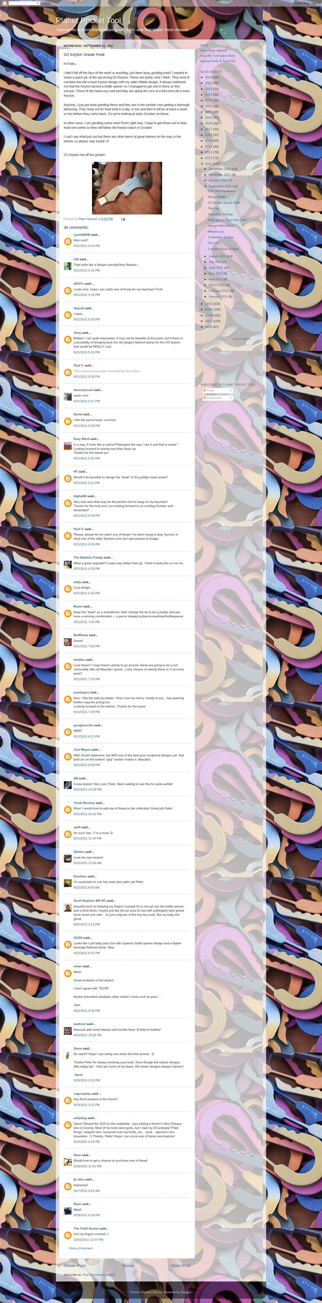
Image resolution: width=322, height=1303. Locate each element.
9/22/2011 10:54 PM (88, 1035)
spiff (77, 827)
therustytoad (83, 390)
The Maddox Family (88, 557)
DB (76, 778)
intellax (79, 659)
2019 (209, 117)
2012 (209, 158)
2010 (209, 303)
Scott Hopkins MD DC (90, 900)
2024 (209, 89)
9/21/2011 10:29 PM (88, 789)
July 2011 (216, 262)
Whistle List (216, 231)
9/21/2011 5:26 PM (87, 352)
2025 (209, 83)
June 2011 (216, 267)
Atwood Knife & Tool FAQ (217, 61)
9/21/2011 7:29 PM (87, 712)
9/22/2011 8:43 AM (87, 887)
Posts (210, 390)
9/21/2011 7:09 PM (87, 646)
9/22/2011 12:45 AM (87, 863)
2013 (209, 152)
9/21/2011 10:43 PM (88, 814)
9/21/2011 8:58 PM (87, 765)
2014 (209, 146)
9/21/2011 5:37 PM (87, 401)
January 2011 (218, 296)
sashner (80, 1024)
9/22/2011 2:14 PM (87, 924)
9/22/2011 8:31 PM (87, 953)
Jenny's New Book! (221, 225)
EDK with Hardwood (221, 191)
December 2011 (220, 169)
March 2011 (217, 285)
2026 (209, 77)
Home (128, 1265)
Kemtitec (80, 876)
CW (76, 259)
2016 (209, 135)
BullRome (81, 635)
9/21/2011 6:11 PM (87, 483)
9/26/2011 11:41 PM (87, 1166)
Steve (78, 1048)
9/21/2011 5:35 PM (87, 376)
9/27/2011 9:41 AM (87, 1190)
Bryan (78, 606)
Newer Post (74, 1265)
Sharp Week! (217, 197)
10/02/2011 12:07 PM (88, 1239)
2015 (209, 140)
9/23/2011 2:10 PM (87, 1080)
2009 (209, 309)
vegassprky (82, 1093)
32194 (78, 937)
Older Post (181, 1265)
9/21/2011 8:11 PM (87, 736)
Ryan (77, 1204)
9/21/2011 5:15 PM (87, 270)
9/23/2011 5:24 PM (87, 1141)
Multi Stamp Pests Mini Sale (227, 220)
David (78, 414)
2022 (209, 100)
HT (76, 471)
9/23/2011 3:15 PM (87, 1105)
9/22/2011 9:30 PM (87, 1010)
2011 (209, 164)
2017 (209, 129)
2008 (209, 315)
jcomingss (81, 692)
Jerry (77, 332)
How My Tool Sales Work (217, 55)
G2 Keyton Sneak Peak (224, 202)
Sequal (79, 308)
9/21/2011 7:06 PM (87, 622)
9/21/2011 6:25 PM (87, 544)
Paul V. (79, 365)
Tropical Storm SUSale (223, 249)
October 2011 (218, 180)
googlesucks (83, 725)
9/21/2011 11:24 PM (87, 838)
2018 (209, 123)
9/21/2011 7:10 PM (87, 679)
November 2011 (220, 174)
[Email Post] (123, 219)
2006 (209, 326)
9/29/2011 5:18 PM (87, 1215)
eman (78, 966)
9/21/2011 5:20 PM (87, 319)
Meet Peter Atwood (213, 50)
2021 (209, 106)
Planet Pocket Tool (88, 20)
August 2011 (218, 256)
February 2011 (219, 291)
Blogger (185, 1292)
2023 (209, 94)
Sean (77, 1155)
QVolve (79, 851)
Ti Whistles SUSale (221, 237)
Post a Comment (80, 1248)
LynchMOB (82, 234)
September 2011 (221, 186)
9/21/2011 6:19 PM (87, 515)
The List (213, 208)
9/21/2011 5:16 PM (87, 294)
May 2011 (216, 273)
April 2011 (216, 279)
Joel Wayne (82, 749)
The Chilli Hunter (86, 1228)
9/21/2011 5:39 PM (87, 425)
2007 (209, 321)
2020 (209, 112)
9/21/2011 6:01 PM (87, 458)
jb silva (79, 1179)
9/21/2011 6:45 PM (87, 593)
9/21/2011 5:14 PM (87, 246)
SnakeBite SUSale (220, 214)
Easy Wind (81, 439)
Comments (214, 398)
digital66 (80, 496)
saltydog (80, 1118)
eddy (77, 582)
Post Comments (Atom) (99, 1274)
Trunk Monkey (84, 803)
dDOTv (79, 283)
